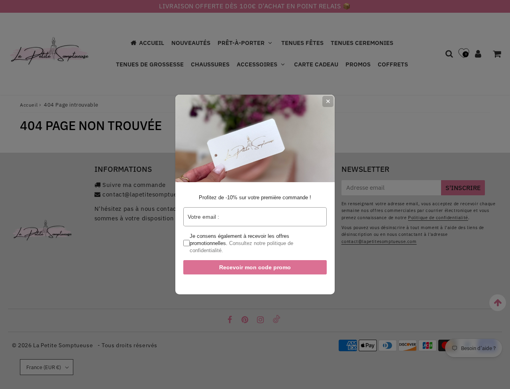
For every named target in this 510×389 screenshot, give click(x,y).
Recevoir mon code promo (255, 267)
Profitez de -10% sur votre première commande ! (255, 197)
